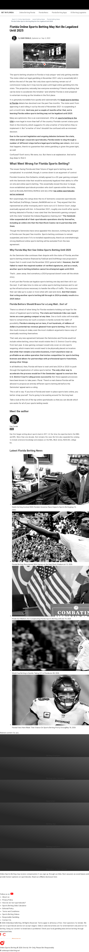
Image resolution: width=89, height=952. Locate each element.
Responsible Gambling (10, 917)
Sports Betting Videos (10, 914)
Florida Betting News (53, 19)
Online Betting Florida (27, 12)
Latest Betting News (38, 19)
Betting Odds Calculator (55, 778)
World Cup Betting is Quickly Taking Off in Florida (30, 673)
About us (5, 897)
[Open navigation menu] (84, 4)
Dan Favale (26, 38)
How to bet (50, 801)
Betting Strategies (53, 755)
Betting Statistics (53, 847)
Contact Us (6, 920)
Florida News (43, 12)
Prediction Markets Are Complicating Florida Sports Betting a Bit (36, 619)
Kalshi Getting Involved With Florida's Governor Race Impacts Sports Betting (41, 507)
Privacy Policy (7, 900)
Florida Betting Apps (59, 12)
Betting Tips (51, 824)
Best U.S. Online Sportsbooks (21, 19)
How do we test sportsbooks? (14, 903)
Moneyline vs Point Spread (56, 869)
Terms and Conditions (10, 911)
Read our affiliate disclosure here (44, 877)
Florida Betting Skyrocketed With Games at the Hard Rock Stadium (37, 564)
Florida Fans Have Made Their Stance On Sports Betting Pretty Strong (39, 728)
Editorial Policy (7, 908)
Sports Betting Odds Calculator (14, 906)
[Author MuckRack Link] (12, 429)
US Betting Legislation (79, 12)
